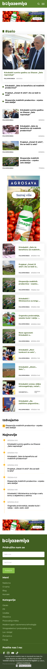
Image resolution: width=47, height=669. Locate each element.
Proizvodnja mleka (11, 621)
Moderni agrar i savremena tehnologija (19, 624)
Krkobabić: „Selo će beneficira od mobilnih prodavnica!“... (29, 249)
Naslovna (6, 583)
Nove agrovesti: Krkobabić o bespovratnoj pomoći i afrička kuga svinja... (29, 336)
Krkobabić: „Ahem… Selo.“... (28, 368)
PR (4, 609)
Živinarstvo (7, 636)
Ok (17, 666)
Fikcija (5, 640)
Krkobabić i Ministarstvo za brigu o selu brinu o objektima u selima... (29, 302)
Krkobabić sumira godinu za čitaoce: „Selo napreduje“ (23, 73)
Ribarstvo (7, 617)
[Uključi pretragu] (38, 4)
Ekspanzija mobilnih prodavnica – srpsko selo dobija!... (28, 283)
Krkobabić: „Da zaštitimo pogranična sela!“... (28, 403)
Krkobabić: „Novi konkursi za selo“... (27, 351)
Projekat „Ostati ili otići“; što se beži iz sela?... (27, 266)
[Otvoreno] (43, 4)
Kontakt (6, 594)
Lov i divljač (7, 632)
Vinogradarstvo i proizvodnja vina (17, 628)
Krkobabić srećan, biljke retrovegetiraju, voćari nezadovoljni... (30, 386)
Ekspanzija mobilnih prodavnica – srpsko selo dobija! (24, 101)
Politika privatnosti (25, 666)
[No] (44, 661)
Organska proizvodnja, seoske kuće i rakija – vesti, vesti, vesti (23, 507)
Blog (5, 590)
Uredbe (6, 613)
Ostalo (5, 605)
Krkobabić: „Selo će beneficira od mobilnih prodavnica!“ (24, 87)
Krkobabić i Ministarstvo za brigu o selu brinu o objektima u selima (25, 494)
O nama (6, 587)
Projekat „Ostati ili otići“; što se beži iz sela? (23, 94)
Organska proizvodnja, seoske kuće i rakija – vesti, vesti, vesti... (29, 318)
